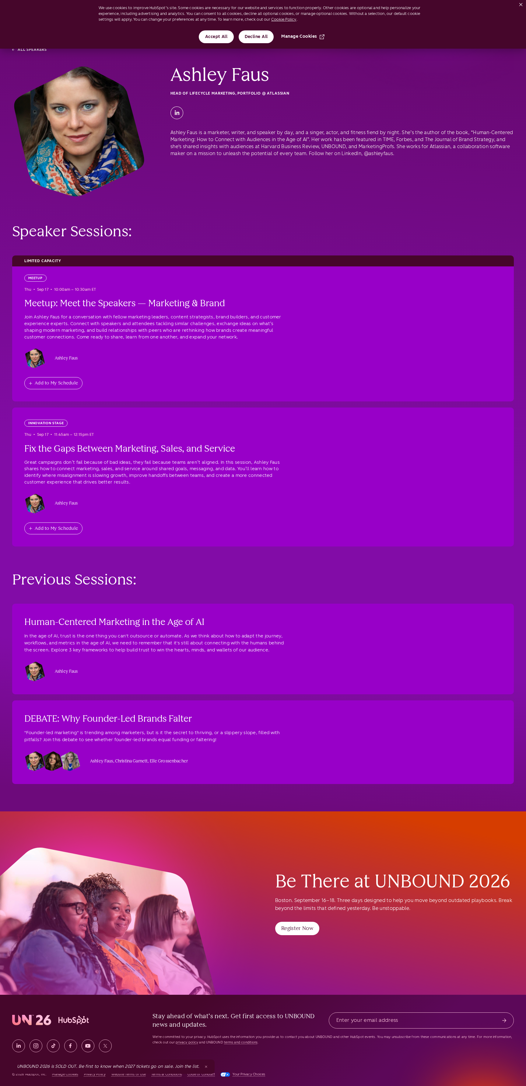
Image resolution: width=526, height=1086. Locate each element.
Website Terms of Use (128, 1074)
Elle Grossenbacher (169, 761)
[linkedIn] (18, 1045)
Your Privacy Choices (249, 1074)
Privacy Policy (95, 1074)
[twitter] (105, 1045)
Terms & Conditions (166, 1074)
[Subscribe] (504, 1020)
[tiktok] (53, 1045)
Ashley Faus (66, 358)
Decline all (256, 36)
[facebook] (70, 1045)
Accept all (216, 36)
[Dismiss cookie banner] (521, 3)
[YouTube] (88, 1045)
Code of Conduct (201, 1074)
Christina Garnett (131, 761)
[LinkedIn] (176, 112)
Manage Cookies (299, 36)
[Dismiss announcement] (206, 1066)
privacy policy (187, 1042)
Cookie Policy (283, 19)
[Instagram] (36, 1045)
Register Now (297, 928)
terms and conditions (241, 1042)
